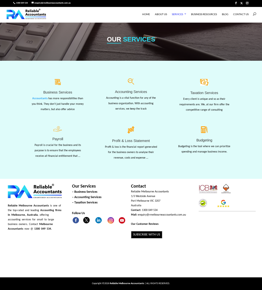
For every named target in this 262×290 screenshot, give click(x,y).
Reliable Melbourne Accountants (150, 191)
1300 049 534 (22, 3)
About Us (161, 14)
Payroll (57, 139)
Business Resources (204, 14)
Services (177, 14)
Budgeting (204, 140)
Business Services (57, 92)
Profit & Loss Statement (131, 141)
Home (146, 14)
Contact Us (241, 14)
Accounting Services (131, 92)
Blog (225, 14)
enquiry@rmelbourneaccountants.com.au (162, 214)
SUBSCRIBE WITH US (146, 234)
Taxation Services (204, 93)
